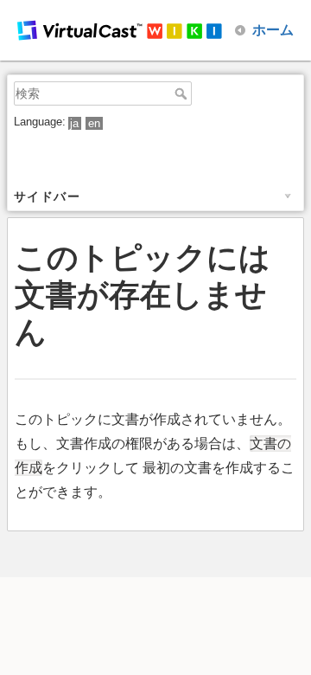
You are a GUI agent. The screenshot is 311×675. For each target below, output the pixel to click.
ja (74, 123)
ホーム (273, 29)
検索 (183, 93)
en (94, 123)
